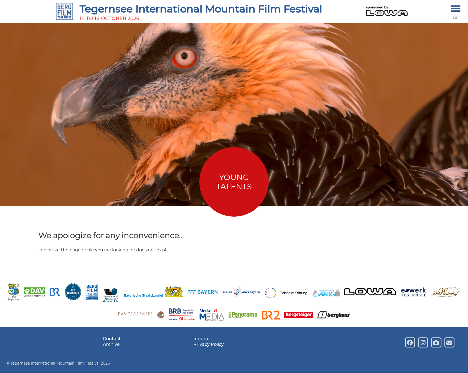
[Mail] (449, 342)
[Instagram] (423, 342)
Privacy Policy (208, 344)
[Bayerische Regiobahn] (182, 315)
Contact (112, 338)
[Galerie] (436, 342)
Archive (111, 344)
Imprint (201, 338)
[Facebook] (410, 342)
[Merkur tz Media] (211, 315)
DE (456, 18)
